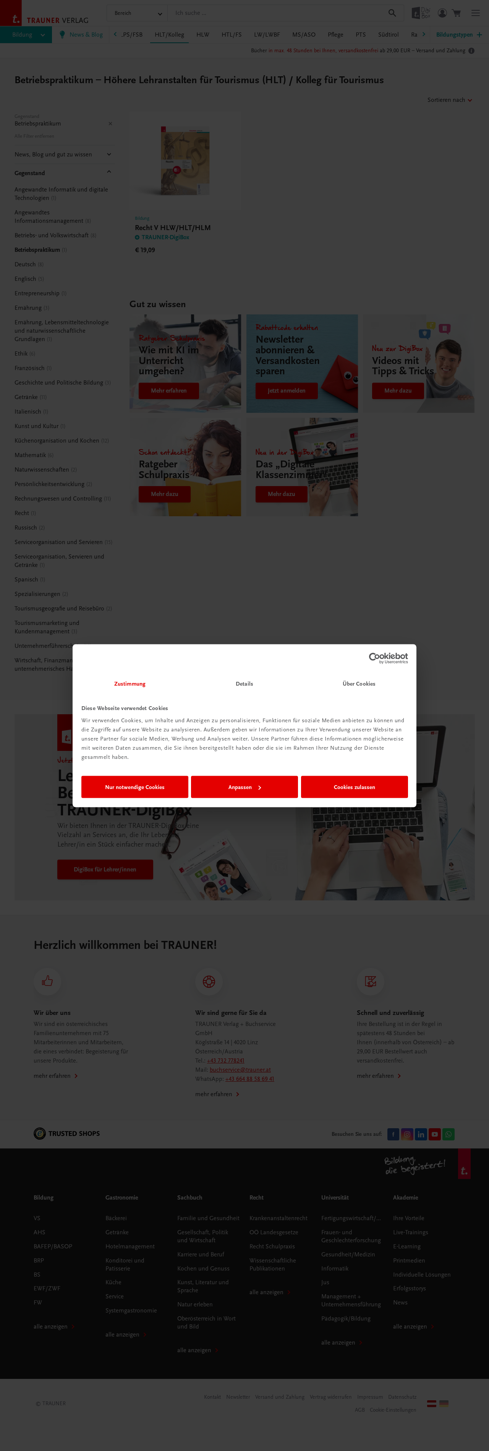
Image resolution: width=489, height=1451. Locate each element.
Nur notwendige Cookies (135, 787)
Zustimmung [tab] (130, 683)
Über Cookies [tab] (359, 683)
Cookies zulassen (354, 787)
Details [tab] (244, 683)
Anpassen (240, 787)
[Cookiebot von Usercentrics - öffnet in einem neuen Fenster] (374, 658)
